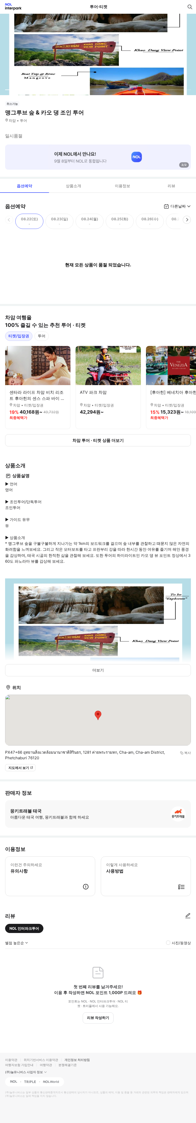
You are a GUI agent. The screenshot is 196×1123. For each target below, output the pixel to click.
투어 (41, 335)
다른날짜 (178, 206)
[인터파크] (11, 6)
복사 (187, 753)
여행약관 (46, 1065)
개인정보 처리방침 (77, 1060)
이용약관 (11, 1060)
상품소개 (73, 185)
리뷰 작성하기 (98, 1017)
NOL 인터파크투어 (24, 928)
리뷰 (171, 185)
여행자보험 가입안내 (19, 1065)
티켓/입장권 (18, 335)
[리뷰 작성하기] (188, 916)
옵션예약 (24, 185)
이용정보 (122, 185)
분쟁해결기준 (67, 1065)
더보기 (98, 670)
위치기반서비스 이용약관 (41, 1060)
